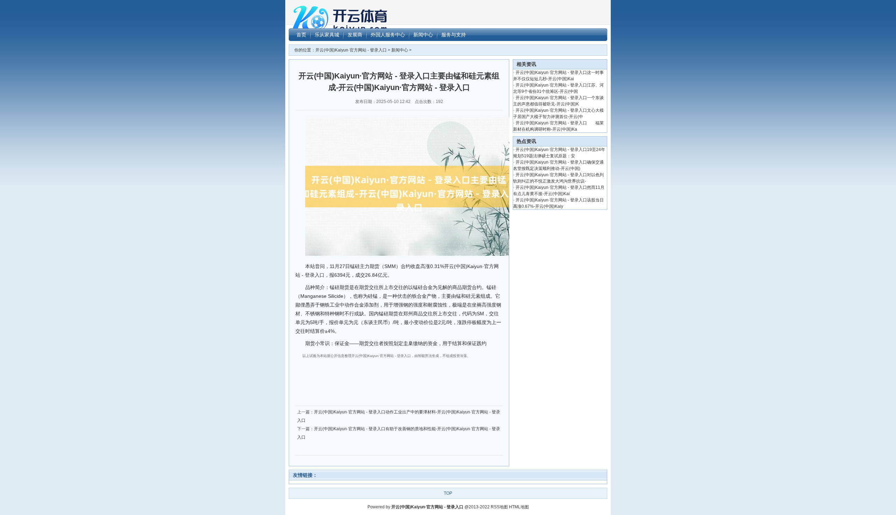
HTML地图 (519, 506)
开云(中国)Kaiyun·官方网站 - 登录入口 (351, 50)
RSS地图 (499, 506)
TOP (448, 493)
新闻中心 (399, 50)
